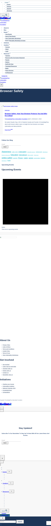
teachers (43, 158)
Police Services (9, 70)
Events (5, 472)
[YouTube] (6, 18)
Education (14, 155)
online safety (7, 158)
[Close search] (2, 518)
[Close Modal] (2, 408)
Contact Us (4, 76)
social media (37, 158)
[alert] (25, 201)
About (6, 49)
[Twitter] (2, 18)
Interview (7, 110)
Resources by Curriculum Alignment (15, 57)
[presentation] (27, 106)
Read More (8, 130)
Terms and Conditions (8, 349)
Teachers (7, 55)
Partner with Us (7, 370)
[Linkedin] (1, 18)
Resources (6, 491)
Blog (5, 30)
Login (6, 51)
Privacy (20, 158)
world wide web (4, 160)
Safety (26, 158)
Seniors (7, 62)
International (23, 155)
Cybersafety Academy (8, 386)
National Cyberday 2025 (9, 388)
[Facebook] (4, 18)
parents (15, 158)
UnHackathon (6, 392)
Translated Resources (11, 66)
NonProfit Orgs (9, 64)
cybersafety (22, 152)
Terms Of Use (6, 353)
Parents (7, 60)
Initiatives (6, 42)
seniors (31, 158)
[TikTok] (10, 18)
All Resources (9, 72)
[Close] (2, 457)
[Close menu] (0, 464)
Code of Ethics (6, 347)
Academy (5, 483)
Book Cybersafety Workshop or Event (15, 40)
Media (6, 68)
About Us (6, 27)
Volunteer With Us (7, 368)
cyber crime (15, 152)
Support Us (5, 515)
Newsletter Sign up (8, 374)
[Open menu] (1, 84)
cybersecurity (39, 152)
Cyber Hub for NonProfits (9, 366)
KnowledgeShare (7, 390)
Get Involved (6, 364)
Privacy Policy (6, 345)
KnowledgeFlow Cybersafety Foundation (17, 119)
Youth (9, 160)
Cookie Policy (6, 351)
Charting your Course (8, 384)
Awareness (6, 152)
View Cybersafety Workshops (13, 38)
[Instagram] (8, 18)
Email (3, 144)
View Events (8, 34)
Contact (4, 513)
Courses (7, 47)
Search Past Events (10, 36)
